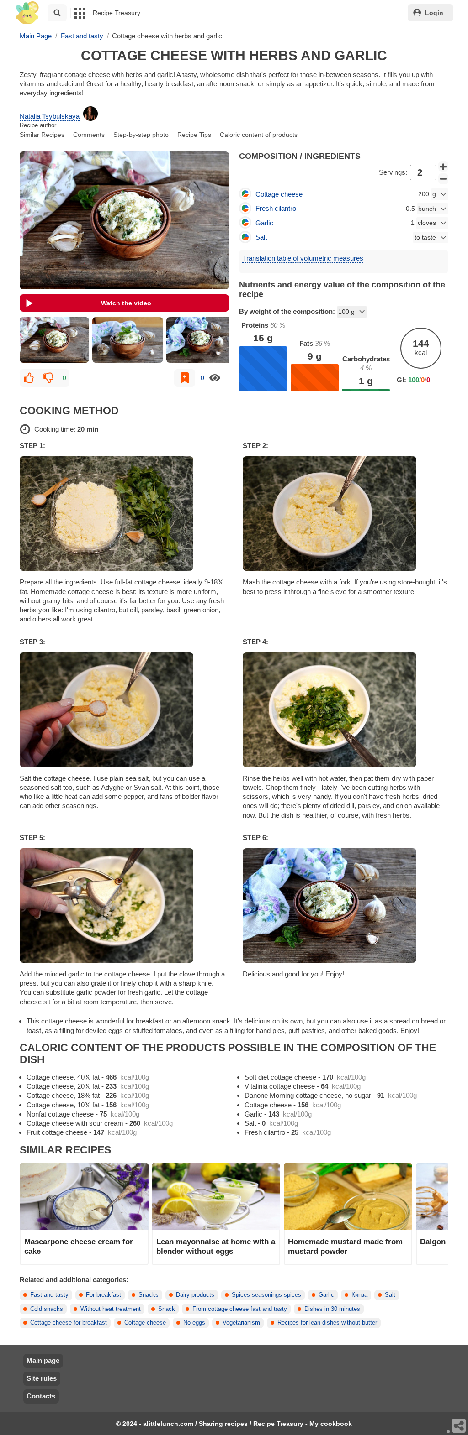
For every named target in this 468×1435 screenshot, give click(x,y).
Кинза (359, 1295)
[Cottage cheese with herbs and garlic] (54, 340)
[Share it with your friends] (459, 1426)
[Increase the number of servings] (443, 166)
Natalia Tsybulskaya (50, 116)
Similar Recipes (42, 134)
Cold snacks (46, 1309)
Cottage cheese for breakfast (68, 1323)
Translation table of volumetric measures (303, 258)
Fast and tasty (49, 1295)
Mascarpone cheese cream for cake (78, 1246)
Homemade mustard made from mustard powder (345, 1246)
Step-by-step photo (141, 134)
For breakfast (103, 1295)
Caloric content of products (259, 134)
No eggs (194, 1323)
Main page (43, 1360)
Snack (166, 1309)
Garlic (326, 1295)
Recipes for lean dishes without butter (327, 1323)
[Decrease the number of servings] (443, 178)
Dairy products (195, 1295)
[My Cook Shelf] (27, 13)
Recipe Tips (194, 134)
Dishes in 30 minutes (332, 1309)
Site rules (42, 1378)
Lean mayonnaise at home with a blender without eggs (215, 1246)
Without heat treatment (110, 1309)
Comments (89, 134)
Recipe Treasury (116, 12)
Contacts (41, 1396)
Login (434, 12)
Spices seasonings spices (266, 1295)
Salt (390, 1295)
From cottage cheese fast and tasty (239, 1309)
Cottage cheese (145, 1323)
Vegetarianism (241, 1323)
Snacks (148, 1295)
